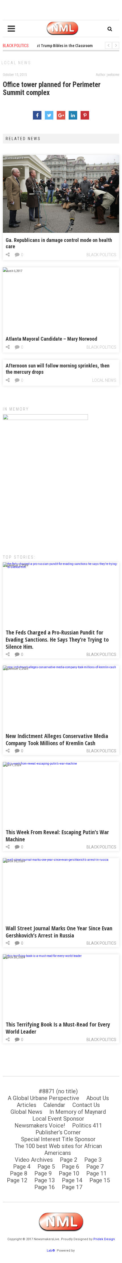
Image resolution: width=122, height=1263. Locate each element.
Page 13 (44, 1180)
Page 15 (99, 1180)
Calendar (54, 1105)
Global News (26, 1111)
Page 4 (21, 1166)
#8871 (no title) (58, 1091)
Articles (26, 1105)
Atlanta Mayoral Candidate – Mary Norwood (51, 339)
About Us (97, 1098)
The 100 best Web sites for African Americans (58, 1149)
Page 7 (95, 1166)
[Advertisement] (61, 505)
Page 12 (17, 1180)
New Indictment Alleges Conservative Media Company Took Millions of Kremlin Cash (57, 739)
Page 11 (96, 1173)
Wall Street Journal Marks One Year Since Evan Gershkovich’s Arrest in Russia (59, 931)
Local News (16, 62)
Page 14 (72, 1180)
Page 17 (72, 1187)
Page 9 (43, 1173)
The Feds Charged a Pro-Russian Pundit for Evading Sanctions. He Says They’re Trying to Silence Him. (57, 639)
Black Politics (101, 254)
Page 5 (46, 1166)
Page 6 (70, 1166)
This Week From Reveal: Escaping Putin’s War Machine (57, 835)
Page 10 (69, 1173)
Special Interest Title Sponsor (58, 1139)
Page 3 (93, 1159)
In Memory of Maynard (77, 1111)
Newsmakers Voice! (39, 1125)
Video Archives (34, 1159)
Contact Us (86, 1105)
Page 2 (68, 1159)
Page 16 (44, 1187)
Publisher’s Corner (58, 1132)
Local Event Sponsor (58, 1118)
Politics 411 (87, 1125)
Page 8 (18, 1173)
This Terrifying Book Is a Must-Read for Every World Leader (58, 1027)
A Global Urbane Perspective (43, 1098)
